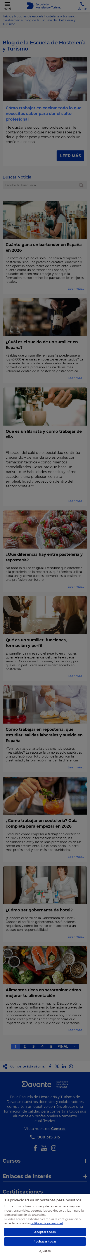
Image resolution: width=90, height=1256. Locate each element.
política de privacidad (46, 1223)
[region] (45, 1225)
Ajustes (45, 1251)
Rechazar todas (45, 1241)
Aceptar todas (45, 1232)
